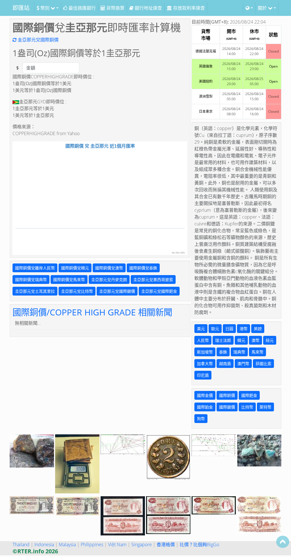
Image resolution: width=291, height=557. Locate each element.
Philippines (92, 544)
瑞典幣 (239, 352)
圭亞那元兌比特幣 (77, 291)
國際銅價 (227, 395)
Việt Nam (117, 544)
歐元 (215, 328)
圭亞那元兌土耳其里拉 (35, 291)
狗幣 (201, 418)
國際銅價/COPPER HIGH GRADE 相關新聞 (92, 312)
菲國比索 (263, 363)
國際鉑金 (205, 407)
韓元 (241, 340)
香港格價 (166, 544)
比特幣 (247, 407)
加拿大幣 (205, 363)
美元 (201, 328)
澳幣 (255, 340)
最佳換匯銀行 (81, 8)
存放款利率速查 (188, 8)
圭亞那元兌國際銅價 (37, 40)
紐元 (270, 340)
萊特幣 (265, 407)
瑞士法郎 (223, 340)
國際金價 (205, 395)
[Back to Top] (283, 541)
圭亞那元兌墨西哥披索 (153, 279)
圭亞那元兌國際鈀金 (159, 291)
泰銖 (223, 352)
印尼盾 (203, 375)
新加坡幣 (205, 352)
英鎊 (258, 328)
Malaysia (67, 544)
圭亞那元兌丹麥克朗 (109, 279)
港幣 (244, 328)
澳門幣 (243, 363)
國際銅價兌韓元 (75, 268)
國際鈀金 (249, 395)
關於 (263, 8)
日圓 (229, 328)
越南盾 (225, 363)
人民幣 (203, 340)
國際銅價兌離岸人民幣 (35, 268)
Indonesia (44, 544)
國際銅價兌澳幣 (109, 268)
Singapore (141, 544)
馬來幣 (257, 352)
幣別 (45, 8)
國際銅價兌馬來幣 (69, 279)
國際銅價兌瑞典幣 (31, 279)
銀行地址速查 (148, 8)
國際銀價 (227, 407)
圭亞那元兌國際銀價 (117, 291)
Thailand (21, 544)
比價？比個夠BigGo (199, 544)
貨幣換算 (114, 8)
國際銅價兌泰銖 (143, 268)
